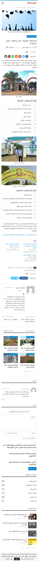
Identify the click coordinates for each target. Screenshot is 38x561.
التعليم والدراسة (31, 36)
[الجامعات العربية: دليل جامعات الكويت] (27, 341)
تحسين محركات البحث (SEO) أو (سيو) (28, 320)
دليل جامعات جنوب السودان (30, 270)
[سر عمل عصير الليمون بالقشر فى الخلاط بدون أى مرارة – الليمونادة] (32, 542)
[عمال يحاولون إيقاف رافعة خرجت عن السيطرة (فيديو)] (32, 517)
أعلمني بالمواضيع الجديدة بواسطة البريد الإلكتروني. (22, 463)
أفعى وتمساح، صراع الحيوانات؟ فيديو (18, 531)
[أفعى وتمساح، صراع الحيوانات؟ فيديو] (32, 533)
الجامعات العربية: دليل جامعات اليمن (30, 256)
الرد (2, 399)
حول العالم (34, 501)
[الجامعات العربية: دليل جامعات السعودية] (11, 341)
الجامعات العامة (20, 268)
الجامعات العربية (11, 268)
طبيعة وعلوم (33, 481)
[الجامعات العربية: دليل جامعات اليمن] (27, 358)
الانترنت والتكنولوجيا (31, 485)
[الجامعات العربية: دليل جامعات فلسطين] (11, 358)
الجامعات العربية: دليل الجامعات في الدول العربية (30, 246)
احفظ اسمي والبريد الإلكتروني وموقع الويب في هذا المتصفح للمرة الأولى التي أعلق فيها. (19, 446)
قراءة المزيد (9, 559)
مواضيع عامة (33, 489)
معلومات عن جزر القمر (10, 319)
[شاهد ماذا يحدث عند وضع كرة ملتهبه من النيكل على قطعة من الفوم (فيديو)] (32, 525)
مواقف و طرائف (32, 493)
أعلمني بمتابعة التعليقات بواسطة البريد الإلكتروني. (22, 454)
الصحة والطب (33, 497)
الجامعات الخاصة (28, 268)
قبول (16, 559)
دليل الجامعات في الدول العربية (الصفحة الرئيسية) (20, 234)
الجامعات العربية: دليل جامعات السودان (12, 245)
